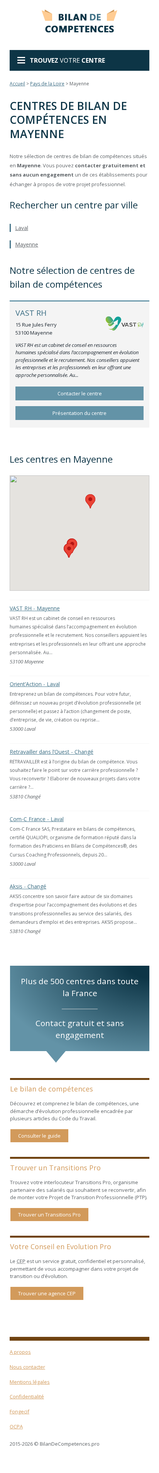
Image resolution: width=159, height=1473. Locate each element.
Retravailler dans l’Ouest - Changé (51, 751)
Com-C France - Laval (37, 819)
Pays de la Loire (47, 83)
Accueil (17, 83)
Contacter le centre (80, 393)
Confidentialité (27, 1396)
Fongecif (19, 1411)
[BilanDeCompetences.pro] (79, 19)
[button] (90, 501)
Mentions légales (30, 1381)
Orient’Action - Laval (35, 684)
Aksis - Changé (28, 886)
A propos (20, 1351)
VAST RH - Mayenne (35, 608)
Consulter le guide (39, 1135)
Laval (21, 228)
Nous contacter (27, 1366)
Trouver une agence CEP (47, 1293)
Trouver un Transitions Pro (49, 1214)
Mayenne (26, 244)
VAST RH (31, 313)
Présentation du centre (79, 413)
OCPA (16, 1426)
